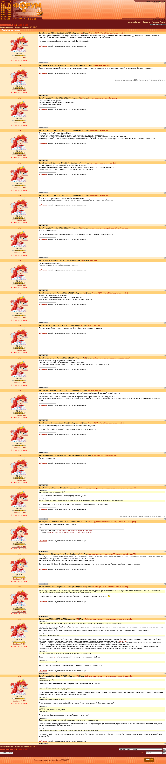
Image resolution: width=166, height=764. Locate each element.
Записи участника (21, 27)
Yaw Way (93, 260)
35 (81, 488)
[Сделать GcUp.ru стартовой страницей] (28, 19)
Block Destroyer (94, 325)
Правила (155, 22)
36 (81, 522)
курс (55, 657)
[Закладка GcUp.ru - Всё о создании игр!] (30, 19)
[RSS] (35, 19)
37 (81, 554)
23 (81, 98)
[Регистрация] (20, 19)
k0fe (19, 33)
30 (81, 325)
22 (86, 65)
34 (85, 455)
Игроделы (146, 22)
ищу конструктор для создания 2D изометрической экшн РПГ (112, 488)
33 (81, 423)
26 (82, 195)
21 (82, 33)
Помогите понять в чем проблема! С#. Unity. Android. (108, 228)
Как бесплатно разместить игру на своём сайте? (111, 358)
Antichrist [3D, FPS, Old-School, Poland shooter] (107, 33)
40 (78, 676)
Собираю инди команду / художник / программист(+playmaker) (109, 619)
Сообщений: (19, 58)
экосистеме (122, 641)
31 (85, 358)
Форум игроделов (6, 27)
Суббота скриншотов (101, 65)
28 (83, 260)
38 (85, 587)
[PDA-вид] (33, 19)
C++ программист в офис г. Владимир (102, 98)
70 (23, 25)
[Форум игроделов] (13, 19)
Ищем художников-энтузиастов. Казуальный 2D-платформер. (112, 522)
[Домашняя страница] (46, 62)
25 (82, 163)
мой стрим (43, 46)
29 (85, 293)
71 (26, 25)
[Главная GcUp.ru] (6, 19)
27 (81, 228)
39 (78, 619)
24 (82, 130)
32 (80, 390)
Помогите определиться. (99, 130)
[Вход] (26, 19)
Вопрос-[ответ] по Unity (96, 390)
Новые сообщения (134, 22)
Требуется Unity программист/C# (104, 455)
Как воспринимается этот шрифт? (102, 163)
